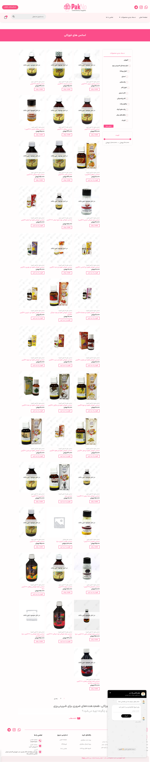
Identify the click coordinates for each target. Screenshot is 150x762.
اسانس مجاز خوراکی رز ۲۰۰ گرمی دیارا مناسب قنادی (33, 635)
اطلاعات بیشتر (94, 89)
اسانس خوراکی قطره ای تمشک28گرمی (88, 313)
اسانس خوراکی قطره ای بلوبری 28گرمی (32, 267)
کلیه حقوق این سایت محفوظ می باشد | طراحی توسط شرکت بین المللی (103, 758)
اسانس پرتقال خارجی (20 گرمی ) (34, 129)
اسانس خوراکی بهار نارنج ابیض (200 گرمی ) (59, 221)
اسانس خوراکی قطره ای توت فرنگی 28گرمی (61, 314)
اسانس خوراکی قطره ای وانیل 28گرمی (32, 451)
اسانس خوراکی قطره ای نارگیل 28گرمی (60, 405)
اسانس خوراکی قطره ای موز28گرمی (89, 405)
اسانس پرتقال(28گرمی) (92, 175)
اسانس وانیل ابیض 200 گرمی (90, 84)
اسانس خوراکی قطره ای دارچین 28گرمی (32, 313)
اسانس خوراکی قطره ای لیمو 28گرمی (33, 360)
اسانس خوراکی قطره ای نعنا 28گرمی (33, 405)
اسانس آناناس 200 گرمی (92, 129)
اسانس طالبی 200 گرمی (37, 542)
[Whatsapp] (146, 7)
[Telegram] (136, 7)
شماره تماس (33, 740)
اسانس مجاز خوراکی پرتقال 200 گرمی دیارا (33, 588)
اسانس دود (68, 496)
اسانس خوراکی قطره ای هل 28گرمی (88, 451)
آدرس (35, 750)
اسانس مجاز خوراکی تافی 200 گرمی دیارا (87, 634)
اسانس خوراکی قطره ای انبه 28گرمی (61, 267)
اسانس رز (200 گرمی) (37, 496)
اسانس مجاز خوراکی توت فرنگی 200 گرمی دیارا (59, 635)
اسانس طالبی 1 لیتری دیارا (64, 542)
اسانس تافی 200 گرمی (65, 175)
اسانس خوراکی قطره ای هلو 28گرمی (61, 451)
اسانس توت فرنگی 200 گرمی (35, 175)
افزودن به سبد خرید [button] (93, 180)
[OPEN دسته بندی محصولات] (119, 17)
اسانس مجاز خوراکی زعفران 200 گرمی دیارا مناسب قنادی (88, 682)
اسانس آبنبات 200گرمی (65, 84)
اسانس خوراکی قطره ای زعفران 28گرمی (87, 360)
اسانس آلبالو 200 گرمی (37, 84)
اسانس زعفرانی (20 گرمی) (92, 542)
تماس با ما (64, 748)
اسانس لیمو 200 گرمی (65, 587)
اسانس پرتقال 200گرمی (64, 129)
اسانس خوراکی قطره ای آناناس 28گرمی (87, 267)
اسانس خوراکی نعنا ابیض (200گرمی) (88, 496)
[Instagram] (141, 7)
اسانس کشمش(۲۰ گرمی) (92, 587)
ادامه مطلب (72, 718)
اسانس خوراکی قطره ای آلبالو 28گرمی (32, 220)
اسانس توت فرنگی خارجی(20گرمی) (89, 220)
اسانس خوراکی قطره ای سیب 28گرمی (60, 360)
